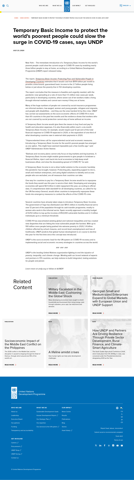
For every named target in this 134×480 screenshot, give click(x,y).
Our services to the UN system (47, 427)
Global (3, 5)
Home (16, 18)
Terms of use (118, 440)
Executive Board (16, 419)
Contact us (15, 458)
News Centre (24, 18)
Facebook (105, 445)
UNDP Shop (15, 450)
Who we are (43, 6)
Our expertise (41, 423)
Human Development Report (46, 415)
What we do (57, 6)
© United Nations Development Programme (26, 469)
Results (64, 415)
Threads (109, 445)
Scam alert (119, 436)
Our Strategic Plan (42, 419)
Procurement (15, 446)
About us (14, 412)
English (126, 5)
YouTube (118, 445)
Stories (64, 427)
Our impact (76, 6)
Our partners (15, 423)
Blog (63, 423)
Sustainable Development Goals (47, 412)
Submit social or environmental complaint (108, 432)
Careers (14, 443)
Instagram (113, 445)
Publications (66, 419)
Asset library (66, 430)
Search (7, 5)
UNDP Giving (16, 454)
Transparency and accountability (22, 430)
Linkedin (100, 445)
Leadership (15, 415)
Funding (14, 427)
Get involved (90, 6)
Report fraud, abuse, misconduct (112, 428)
